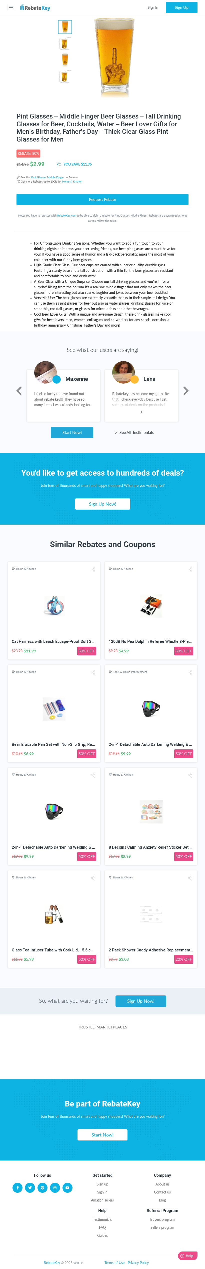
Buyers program (162, 1219)
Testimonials (102, 1219)
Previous (19, 391)
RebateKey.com (66, 215)
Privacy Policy (138, 1262)
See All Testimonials (136, 432)
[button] (93, 569)
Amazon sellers (102, 1200)
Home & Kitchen (72, 181)
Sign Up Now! (102, 504)
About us (163, 1184)
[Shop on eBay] (162, 1046)
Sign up (102, 1184)
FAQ (102, 1227)
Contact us (162, 1192)
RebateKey (52, 1262)
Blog (162, 1200)
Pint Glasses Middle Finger (47, 177)
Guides (102, 1235)
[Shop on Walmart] (42, 1046)
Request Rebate (102, 199)
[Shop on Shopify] (140, 1066)
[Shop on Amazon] (102, 1046)
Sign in (102, 1192)
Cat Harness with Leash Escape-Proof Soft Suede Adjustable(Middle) (74, 641)
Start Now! (72, 432)
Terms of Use (114, 1262)
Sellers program (162, 1227)
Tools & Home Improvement (130, 671)
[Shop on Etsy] (65, 1066)
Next (186, 391)
